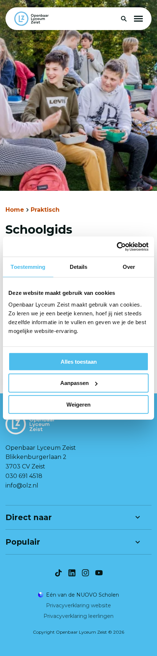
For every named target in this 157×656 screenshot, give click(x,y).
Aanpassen (74, 383)
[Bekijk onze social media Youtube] (99, 573)
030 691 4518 (23, 475)
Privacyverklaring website (78, 605)
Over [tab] (129, 267)
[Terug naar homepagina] (31, 18)
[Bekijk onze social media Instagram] (85, 573)
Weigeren (78, 404)
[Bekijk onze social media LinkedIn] (72, 573)
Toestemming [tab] (28, 267)
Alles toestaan (79, 361)
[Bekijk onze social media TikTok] (58, 573)
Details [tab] (79, 267)
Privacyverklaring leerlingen (78, 616)
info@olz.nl (21, 485)
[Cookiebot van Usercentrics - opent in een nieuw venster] (117, 246)
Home (14, 209)
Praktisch (45, 209)
